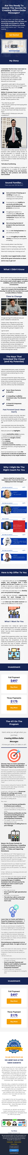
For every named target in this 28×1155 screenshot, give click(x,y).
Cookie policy (10, 1142)
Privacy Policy (14, 1144)
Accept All (14, 1150)
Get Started (14, 35)
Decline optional (14, 1147)
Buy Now (14, 687)
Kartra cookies (17, 1142)
